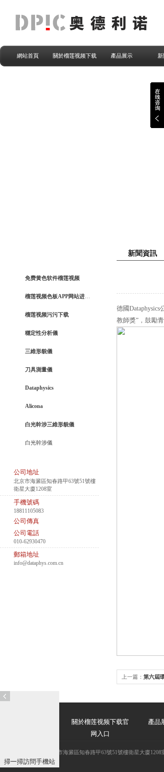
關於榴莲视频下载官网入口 (75, 59)
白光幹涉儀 (38, 443)
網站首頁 (28, 56)
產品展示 (122, 56)
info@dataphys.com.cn (38, 563)
